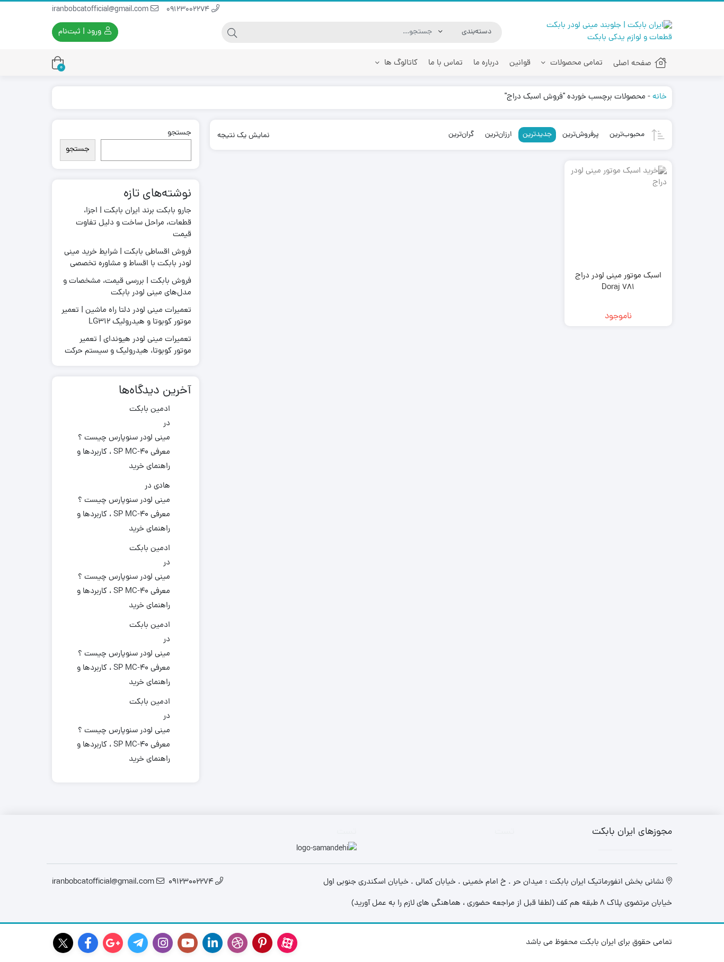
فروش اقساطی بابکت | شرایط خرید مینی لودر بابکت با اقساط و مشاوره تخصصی (127, 259)
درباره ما (486, 63)
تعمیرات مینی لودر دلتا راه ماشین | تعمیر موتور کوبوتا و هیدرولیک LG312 (126, 317)
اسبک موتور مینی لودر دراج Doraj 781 (618, 282)
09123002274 (188, 9)
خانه (659, 97)
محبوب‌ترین (627, 134)
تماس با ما (445, 63)
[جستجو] (232, 32)
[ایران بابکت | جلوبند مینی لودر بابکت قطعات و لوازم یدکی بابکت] (599, 32)
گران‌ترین (461, 134)
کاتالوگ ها (400, 63)
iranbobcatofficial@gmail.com (101, 9)
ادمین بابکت (149, 409)
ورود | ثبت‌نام (80, 32)
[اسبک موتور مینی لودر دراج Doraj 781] (618, 214)
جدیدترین (537, 134)
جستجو (179, 133)
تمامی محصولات (575, 63)
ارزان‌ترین (498, 134)
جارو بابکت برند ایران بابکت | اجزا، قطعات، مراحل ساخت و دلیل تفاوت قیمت (133, 223)
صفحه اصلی (632, 64)
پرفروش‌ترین (580, 134)
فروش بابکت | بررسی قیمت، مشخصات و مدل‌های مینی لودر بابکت (127, 288)
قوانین (520, 63)
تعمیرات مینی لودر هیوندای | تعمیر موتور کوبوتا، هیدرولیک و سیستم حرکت (128, 346)
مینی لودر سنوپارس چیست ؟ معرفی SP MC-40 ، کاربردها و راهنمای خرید (123, 452)
